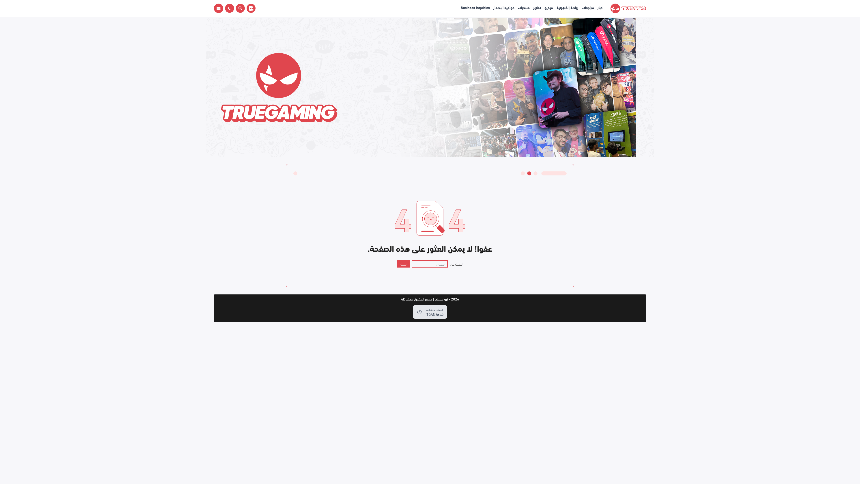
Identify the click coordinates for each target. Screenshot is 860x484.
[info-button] (218, 8)
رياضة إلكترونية (567, 7)
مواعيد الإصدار (503, 7)
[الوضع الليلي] (229, 8)
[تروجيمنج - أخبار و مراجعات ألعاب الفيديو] (628, 8)
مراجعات (588, 7)
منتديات (524, 7)
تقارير (537, 7)
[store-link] (250, 8)
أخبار (600, 7)
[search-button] (239, 8)
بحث (403, 263)
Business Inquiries (475, 7)
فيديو (548, 7)
